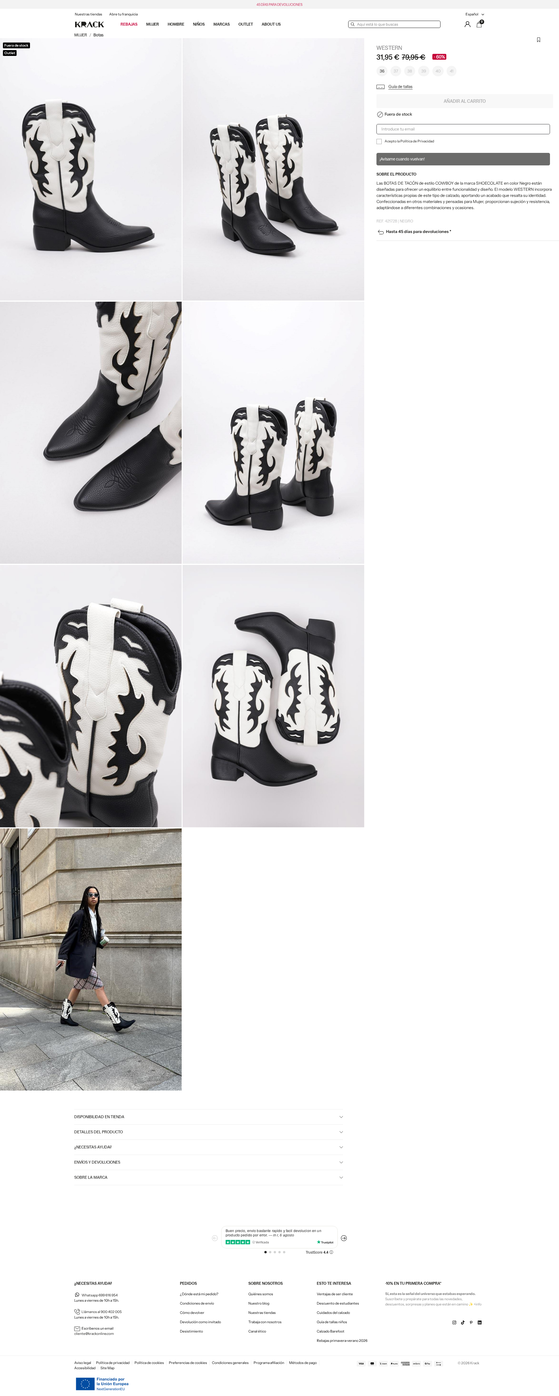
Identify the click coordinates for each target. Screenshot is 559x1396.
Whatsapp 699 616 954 (100, 1295)
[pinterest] (471, 1322)
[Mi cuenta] (467, 24)
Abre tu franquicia (123, 14)
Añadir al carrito (465, 101)
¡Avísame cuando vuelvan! (402, 159)
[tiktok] (463, 1322)
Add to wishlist (539, 43)
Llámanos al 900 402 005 (102, 1312)
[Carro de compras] (479, 24)
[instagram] (454, 1322)
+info (478, 1304)
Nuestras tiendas (88, 14)
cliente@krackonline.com (94, 1333)
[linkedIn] (479, 1322)
